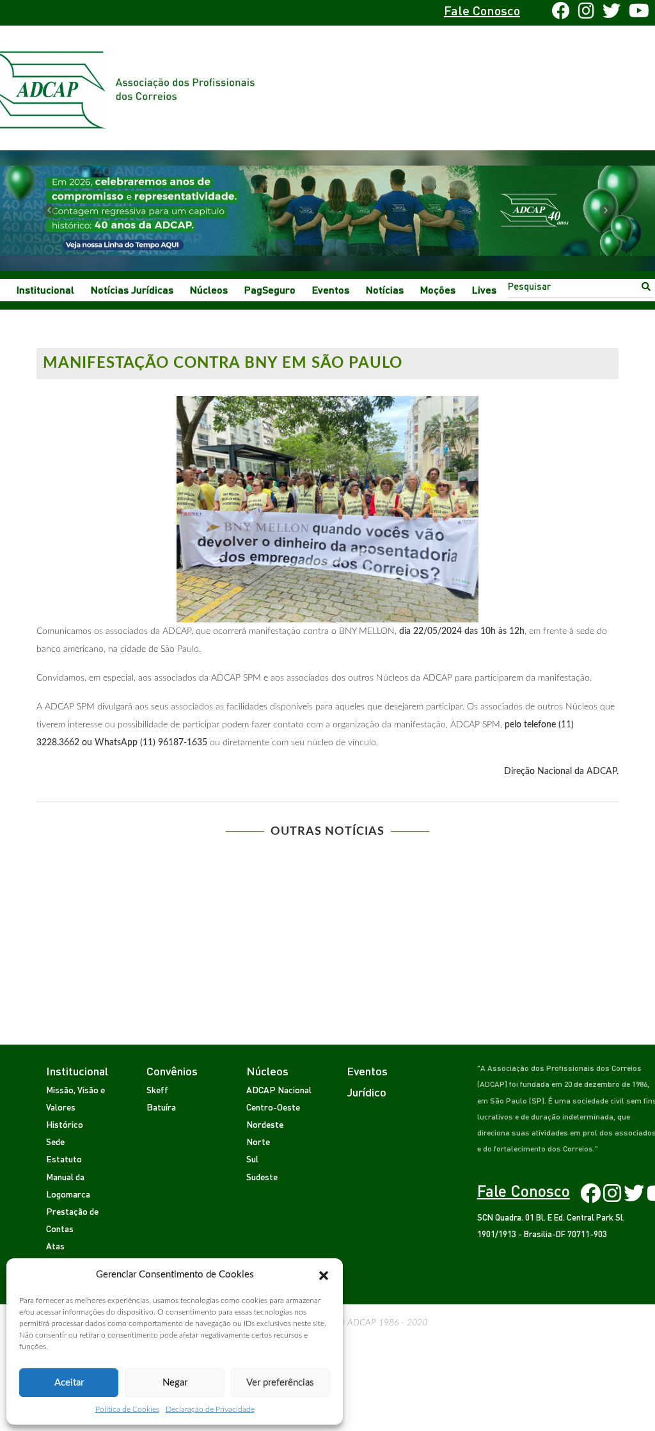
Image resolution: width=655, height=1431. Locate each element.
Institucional (45, 289)
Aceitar (69, 1383)
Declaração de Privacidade (210, 1409)
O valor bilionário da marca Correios (177, 864)
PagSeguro (270, 289)
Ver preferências (280, 1383)
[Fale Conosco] (75, 12)
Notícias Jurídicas (132, 289)
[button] (323, 1275)
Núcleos (209, 289)
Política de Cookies (127, 1409)
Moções (437, 289)
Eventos (330, 289)
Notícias (385, 289)
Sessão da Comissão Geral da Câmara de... (478, 864)
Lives (484, 289)
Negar (174, 1383)
